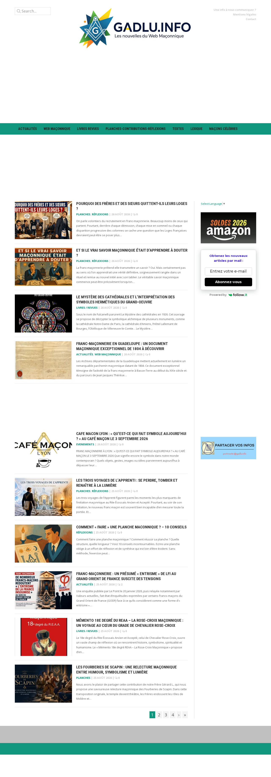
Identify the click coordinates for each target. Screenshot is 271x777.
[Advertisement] (135, 85)
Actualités (27, 129)
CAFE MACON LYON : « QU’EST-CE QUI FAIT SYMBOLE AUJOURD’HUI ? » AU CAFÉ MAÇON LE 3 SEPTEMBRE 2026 (131, 436)
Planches (83, 214)
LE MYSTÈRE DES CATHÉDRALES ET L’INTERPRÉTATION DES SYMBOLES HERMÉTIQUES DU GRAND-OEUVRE (125, 299)
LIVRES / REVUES (87, 307)
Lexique (196, 129)
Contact (251, 19)
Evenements (85, 444)
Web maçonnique (57, 129)
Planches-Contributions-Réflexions (136, 129)
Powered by (218, 294)
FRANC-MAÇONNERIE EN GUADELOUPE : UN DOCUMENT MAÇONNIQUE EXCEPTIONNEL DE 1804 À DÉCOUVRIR (122, 346)
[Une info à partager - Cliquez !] (228, 448)
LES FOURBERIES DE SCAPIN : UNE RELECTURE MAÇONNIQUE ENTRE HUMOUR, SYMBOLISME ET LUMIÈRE (126, 670)
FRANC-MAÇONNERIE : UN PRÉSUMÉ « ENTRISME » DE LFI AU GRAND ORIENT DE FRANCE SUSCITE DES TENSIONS (126, 576)
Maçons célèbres (223, 129)
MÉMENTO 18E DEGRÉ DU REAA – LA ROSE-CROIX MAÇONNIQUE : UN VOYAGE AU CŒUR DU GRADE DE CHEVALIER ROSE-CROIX (129, 623)
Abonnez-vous (228, 282)
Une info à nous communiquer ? (235, 10)
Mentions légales (244, 14)
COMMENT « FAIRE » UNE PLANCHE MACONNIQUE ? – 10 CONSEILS (131, 527)
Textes (178, 129)
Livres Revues (88, 129)
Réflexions (100, 214)
